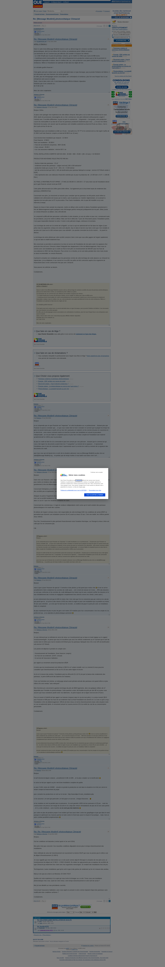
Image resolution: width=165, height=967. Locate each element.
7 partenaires (79, 480)
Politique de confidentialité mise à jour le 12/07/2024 (74, 490)
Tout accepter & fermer (94, 495)
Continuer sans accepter (97, 472)
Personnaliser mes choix (95, 490)
